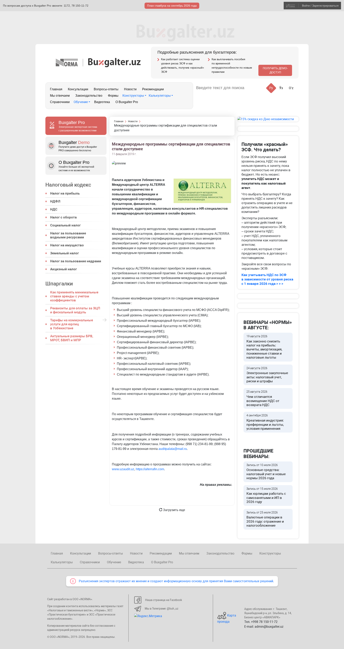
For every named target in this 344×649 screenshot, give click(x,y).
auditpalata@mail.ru (172, 448)
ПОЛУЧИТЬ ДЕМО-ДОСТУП (275, 70)
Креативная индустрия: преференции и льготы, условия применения (265, 422)
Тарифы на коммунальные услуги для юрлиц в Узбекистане (71, 324)
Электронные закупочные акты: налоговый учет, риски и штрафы (267, 375)
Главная (56, 89)
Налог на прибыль (65, 193)
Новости (130, 89)
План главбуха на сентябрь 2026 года (172, 5)
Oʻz (291, 88)
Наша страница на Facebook (163, 600)
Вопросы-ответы (106, 89)
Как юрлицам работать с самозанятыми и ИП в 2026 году (266, 495)
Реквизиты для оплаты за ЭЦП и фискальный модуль (75, 310)
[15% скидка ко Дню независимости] (268, 119)
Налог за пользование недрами (75, 261)
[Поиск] (252, 88)
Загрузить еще (173, 510)
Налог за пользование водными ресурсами (68, 235)
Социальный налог (65, 225)
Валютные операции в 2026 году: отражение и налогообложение (265, 519)
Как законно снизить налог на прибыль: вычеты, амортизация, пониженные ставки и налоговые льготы (264, 347)
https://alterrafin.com (150, 469)
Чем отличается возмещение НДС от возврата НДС (262, 398)
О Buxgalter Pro (126, 102)
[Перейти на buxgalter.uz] (114, 62)
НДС (53, 209)
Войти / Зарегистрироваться (320, 5)
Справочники (60, 102)
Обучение (81, 102)
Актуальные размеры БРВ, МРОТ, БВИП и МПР (71, 338)
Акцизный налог (63, 269)
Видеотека (102, 102)
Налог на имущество (67, 245)
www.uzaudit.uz (123, 469)
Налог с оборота (63, 217)
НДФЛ (55, 201)
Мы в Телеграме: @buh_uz (161, 608)
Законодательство (88, 95)
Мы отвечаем (60, 95)
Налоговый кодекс (68, 184)
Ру (271, 88)
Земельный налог (64, 253)
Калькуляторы (160, 95)
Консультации (78, 89)
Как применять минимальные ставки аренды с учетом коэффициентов (74, 296)
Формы (113, 95)
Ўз (281, 88)
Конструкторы (133, 95)
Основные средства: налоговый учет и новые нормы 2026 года (266, 471)
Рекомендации (153, 89)
